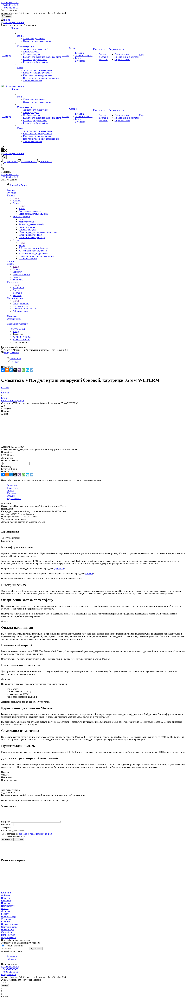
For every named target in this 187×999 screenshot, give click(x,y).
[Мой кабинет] (2, 148)
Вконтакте (16, 358)
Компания (6, 892)
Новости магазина (13, 945)
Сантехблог (7, 932)
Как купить (18, 287)
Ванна (22, 208)
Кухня (22, 245)
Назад (16, 198)
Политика (6, 903)
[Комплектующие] (39, 43)
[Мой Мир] (11, 370)
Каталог (17, 200)
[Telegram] (31, 370)
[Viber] (19, 370)
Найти (5, 986)
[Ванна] (39, 33)
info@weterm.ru (11, 352)
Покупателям (7, 906)
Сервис (16, 269)
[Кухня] (39, 65)
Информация (7, 929)
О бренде (5, 895)
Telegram (15, 362)
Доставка (59, 568)
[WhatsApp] (23, 370)
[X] (15, 370)
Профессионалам (9, 924)
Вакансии (6, 900)
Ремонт (4, 913)
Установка (6, 919)
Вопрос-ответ (8, 935)
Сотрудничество (21, 303)
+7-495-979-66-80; (10, 2)
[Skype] (27, 370)
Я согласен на (28, 834)
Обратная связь (8, 937)
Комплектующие (27, 221)
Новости (5, 898)
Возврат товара (8, 916)
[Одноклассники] (7, 370)
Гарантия (5, 921)
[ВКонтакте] (3, 370)
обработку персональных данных (35, 834)
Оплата (89, 573)
